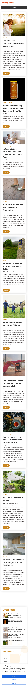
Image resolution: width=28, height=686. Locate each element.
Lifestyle (5, 38)
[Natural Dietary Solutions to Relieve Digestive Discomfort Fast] (5, 629)
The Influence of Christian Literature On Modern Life (13, 43)
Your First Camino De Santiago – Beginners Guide (12, 266)
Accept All (14, 676)
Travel (4, 260)
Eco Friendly (6, 656)
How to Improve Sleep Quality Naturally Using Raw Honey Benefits (13, 108)
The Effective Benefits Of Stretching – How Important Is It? (13, 383)
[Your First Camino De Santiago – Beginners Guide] (5, 642)
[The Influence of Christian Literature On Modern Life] (5, 615)
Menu (14, 7)
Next (14, 602)
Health (4, 102)
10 (14, 600)
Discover (6, 73)
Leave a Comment (13, 49)
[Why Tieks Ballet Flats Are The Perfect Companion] (5, 635)
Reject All (14, 683)
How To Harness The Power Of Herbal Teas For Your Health (12, 439)
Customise (14, 679)
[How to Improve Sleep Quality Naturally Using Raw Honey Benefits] (5, 621)
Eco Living (6, 658)
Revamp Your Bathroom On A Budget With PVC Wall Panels (13, 562)
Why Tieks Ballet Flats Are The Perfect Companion (13, 207)
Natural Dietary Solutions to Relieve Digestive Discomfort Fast (16, 628)
